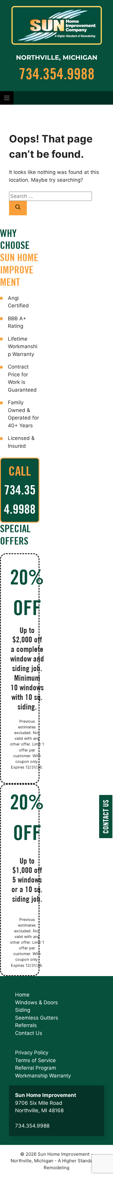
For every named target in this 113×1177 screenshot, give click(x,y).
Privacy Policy (31, 1053)
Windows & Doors (36, 1002)
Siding (22, 1010)
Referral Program (35, 1068)
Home (22, 995)
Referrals (26, 1025)
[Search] (18, 208)
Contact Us (28, 1033)
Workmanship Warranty (43, 1076)
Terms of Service (35, 1060)
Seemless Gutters (36, 1018)
